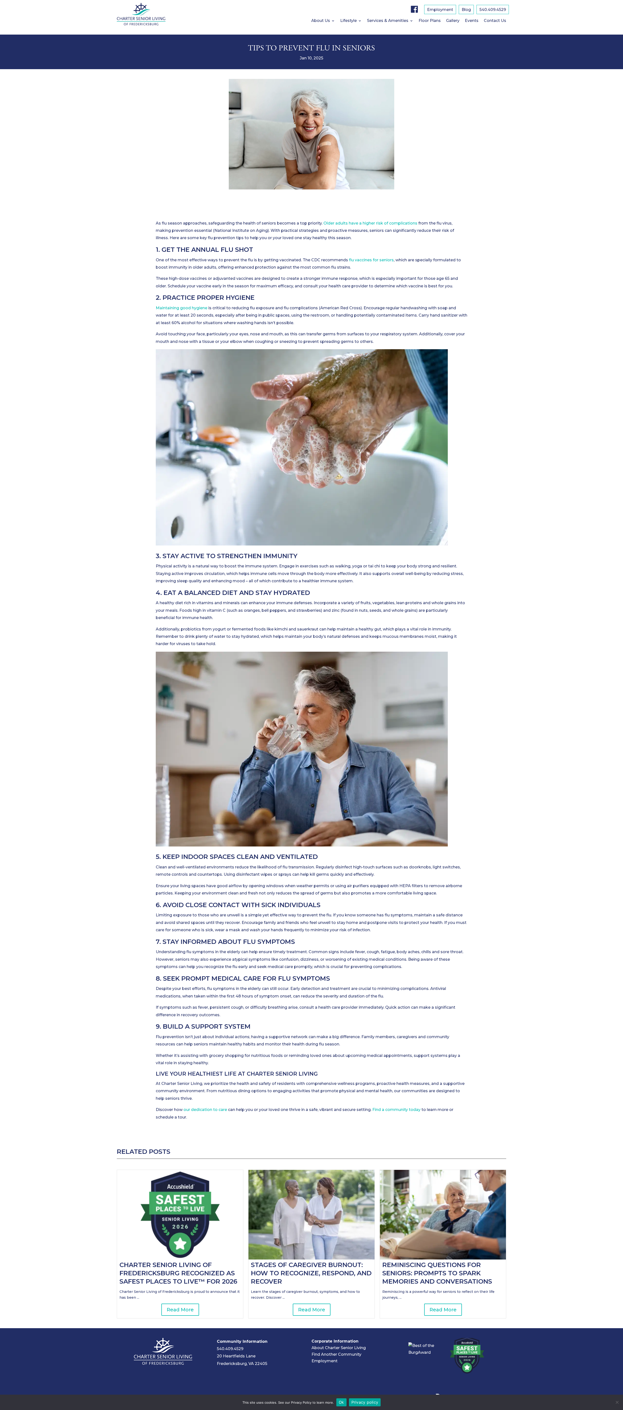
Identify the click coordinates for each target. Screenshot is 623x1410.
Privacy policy (364, 1402)
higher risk (373, 223)
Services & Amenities (387, 21)
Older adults (335, 223)
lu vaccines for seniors (372, 260)
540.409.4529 (492, 10)
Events (471, 21)
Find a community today (396, 1109)
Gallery (452, 21)
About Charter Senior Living (339, 1347)
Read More (180, 1310)
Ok (341, 1402)
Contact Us (495, 21)
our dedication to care (205, 1109)
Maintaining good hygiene (181, 308)
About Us (320, 21)
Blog (466, 10)
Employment (440, 10)
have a (355, 223)
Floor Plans (430, 21)
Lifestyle (348, 21)
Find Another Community (336, 1354)
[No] (616, 1402)
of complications (400, 223)
